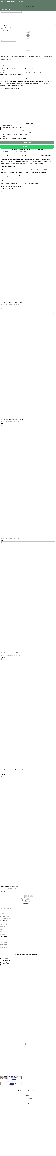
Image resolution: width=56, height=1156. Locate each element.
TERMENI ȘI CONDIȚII (5, 908)
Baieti (9, 888)
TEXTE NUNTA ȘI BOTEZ (6, 939)
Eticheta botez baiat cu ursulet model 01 (11, 302)
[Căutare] (28, 50)
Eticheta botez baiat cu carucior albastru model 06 (14, 536)
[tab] (4, 151)
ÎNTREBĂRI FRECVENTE (6, 947)
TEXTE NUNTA (3, 942)
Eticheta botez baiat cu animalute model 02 (12, 419)
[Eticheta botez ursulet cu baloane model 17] (28, 713)
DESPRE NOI (3, 926)
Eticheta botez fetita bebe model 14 (10, 653)
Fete (12, 888)
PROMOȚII (2, 931)
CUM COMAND (3, 949)
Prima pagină (3, 65)
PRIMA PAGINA (3, 924)
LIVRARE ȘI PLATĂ (4, 911)
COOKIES (2, 913)
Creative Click (32, 1091)
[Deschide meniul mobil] (28, 38)
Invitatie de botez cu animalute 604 (10, 886)
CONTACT (2, 934)
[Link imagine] (11, 1077)
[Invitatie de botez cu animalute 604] (28, 830)
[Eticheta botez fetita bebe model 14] (28, 596)
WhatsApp (28, 146)
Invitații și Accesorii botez (14, 65)
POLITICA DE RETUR (5, 918)
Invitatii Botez (4, 888)
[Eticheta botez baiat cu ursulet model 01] (28, 246)
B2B (1, 952)
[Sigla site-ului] (11, 17)
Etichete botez (27, 65)
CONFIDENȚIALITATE (5, 916)
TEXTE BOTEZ (3, 944)
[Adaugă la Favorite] (53, 195)
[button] (53, 193)
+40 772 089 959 (28, 142)
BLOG (1, 929)
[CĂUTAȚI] (55, 24)
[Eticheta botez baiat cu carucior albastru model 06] (28, 479)
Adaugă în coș (30, 123)
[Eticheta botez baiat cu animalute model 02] (28, 363)
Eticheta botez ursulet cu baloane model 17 (12, 769)
